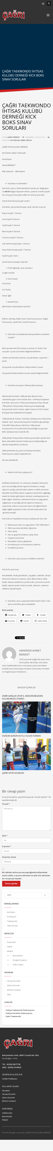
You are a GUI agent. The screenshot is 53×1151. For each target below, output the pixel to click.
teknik (7, 191)
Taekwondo (12, 921)
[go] (45, 895)
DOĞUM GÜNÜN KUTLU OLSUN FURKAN (21, 735)
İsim (4, 835)
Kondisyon (11, 916)
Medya (29, 140)
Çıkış (9, 994)
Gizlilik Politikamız (9, 1078)
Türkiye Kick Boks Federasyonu (19, 1013)
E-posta (6, 846)
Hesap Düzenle (13, 981)
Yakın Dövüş (12, 925)
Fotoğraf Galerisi (20, 960)
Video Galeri (18, 964)
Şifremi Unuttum (14, 990)
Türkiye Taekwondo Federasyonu (20, 1010)
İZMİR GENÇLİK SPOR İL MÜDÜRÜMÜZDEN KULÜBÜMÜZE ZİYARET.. (22, 697)
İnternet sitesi (9, 857)
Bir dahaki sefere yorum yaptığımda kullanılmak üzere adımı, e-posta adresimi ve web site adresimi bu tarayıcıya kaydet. (26, 875)
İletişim (5, 1120)
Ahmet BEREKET (13, 137)
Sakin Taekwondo (13, 1016)
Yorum (6, 804)
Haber (22, 140)
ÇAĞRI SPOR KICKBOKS (13, 773)
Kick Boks (11, 912)
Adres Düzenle (13, 985)
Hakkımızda (7, 1113)
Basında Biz (18, 955)
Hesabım (6, 1090)
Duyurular (15, 140)
